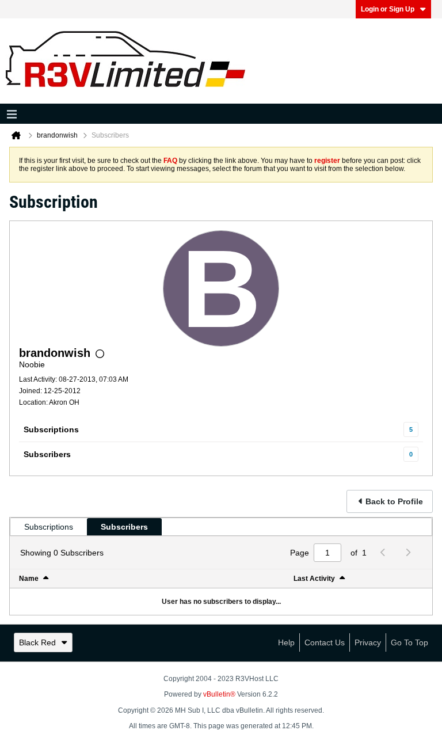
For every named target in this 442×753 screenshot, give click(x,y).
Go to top (409, 642)
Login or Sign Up (387, 9)
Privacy (368, 642)
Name (29, 579)
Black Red (37, 642)
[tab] (48, 526)
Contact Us (324, 642)
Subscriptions (51, 429)
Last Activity (314, 579)
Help (286, 642)
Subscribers (47, 454)
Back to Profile (394, 501)
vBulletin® (219, 694)
